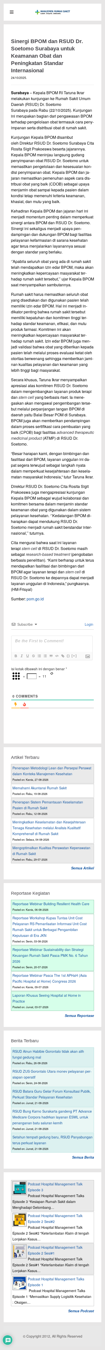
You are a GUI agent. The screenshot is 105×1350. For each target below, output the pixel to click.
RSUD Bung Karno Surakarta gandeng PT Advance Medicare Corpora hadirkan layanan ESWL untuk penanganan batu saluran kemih (52, 1117)
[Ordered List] (39, 656)
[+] (74, 656)
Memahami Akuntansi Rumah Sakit (39, 787)
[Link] (62, 656)
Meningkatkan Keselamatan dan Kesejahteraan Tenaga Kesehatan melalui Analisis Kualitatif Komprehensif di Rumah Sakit (49, 827)
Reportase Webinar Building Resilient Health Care (50, 903)
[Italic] (21, 656)
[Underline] (27, 656)
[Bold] (16, 656)
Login (88, 624)
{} (68, 656)
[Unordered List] (45, 656)
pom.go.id (35, 599)
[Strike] (33, 656)
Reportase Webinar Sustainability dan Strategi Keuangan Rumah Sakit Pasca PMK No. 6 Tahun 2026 (50, 955)
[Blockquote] (51, 656)
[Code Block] (57, 656)
